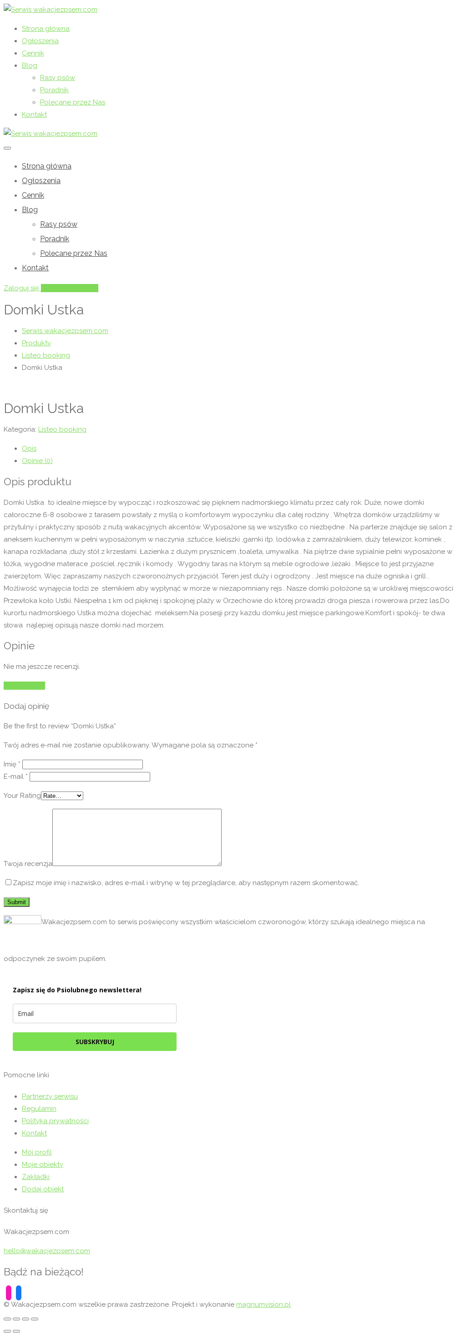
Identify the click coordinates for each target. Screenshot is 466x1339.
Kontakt (34, 114)
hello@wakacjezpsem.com (47, 1251)
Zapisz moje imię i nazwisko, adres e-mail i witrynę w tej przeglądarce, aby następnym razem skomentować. (186, 883)
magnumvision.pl (263, 1304)
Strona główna (46, 29)
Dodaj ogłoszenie (69, 288)
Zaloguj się (22, 288)
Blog (29, 65)
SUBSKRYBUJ (95, 1041)
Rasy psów (57, 78)
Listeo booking (62, 429)
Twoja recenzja (28, 864)
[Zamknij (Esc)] (7, 1319)
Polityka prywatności (55, 1121)
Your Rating (22, 795)
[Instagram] (9, 1292)
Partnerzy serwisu (50, 1096)
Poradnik (54, 90)
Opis (29, 448)
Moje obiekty (42, 1164)
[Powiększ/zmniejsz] (34, 1319)
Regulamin (39, 1109)
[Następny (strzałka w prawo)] (16, 1331)
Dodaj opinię (24, 686)
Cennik (33, 53)
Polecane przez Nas (72, 102)
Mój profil (37, 1152)
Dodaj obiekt (43, 1189)
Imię (12, 764)
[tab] (242, 449)
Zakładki (36, 1177)
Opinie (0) (37, 461)
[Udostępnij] (16, 1319)
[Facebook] (19, 1292)
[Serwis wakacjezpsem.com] (50, 9)
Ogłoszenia (40, 41)
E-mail (16, 776)
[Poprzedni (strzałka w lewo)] (7, 1331)
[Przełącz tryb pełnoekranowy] (25, 1319)
